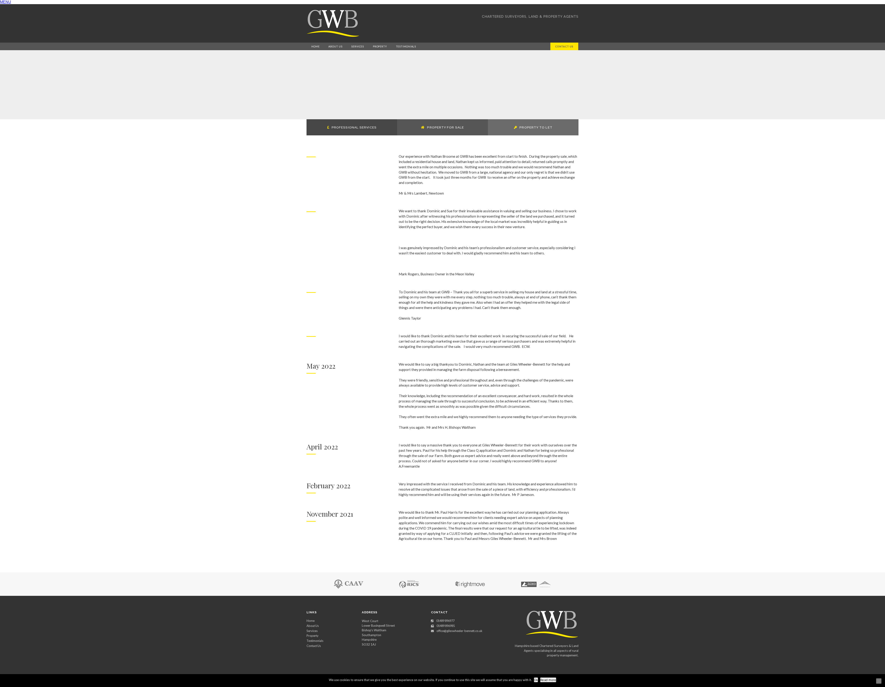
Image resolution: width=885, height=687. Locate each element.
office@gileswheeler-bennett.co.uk (459, 631)
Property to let (535, 127)
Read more (548, 680)
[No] (879, 681)
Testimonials (406, 46)
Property (380, 46)
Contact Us (564, 46)
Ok (536, 680)
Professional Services (354, 127)
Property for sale (445, 127)
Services (357, 46)
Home (315, 46)
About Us (335, 46)
